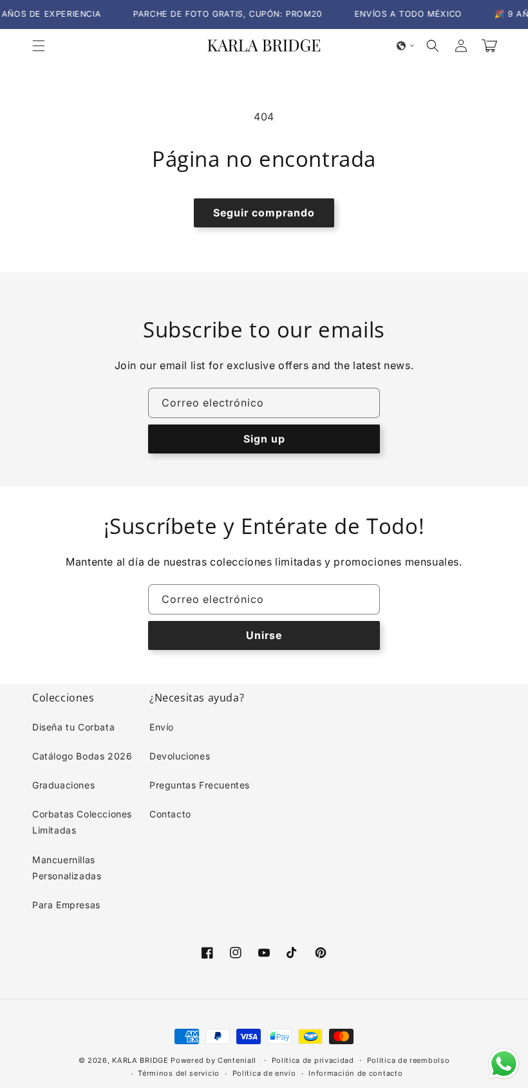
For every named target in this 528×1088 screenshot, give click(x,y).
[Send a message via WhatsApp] (504, 1064)
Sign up (264, 438)
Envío (161, 726)
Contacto (170, 813)
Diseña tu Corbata (73, 726)
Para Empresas (66, 904)
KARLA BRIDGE (140, 1060)
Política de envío (264, 1073)
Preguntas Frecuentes (199, 784)
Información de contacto (355, 1073)
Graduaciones (63, 784)
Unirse (264, 635)
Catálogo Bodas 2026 (82, 755)
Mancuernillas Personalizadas (66, 867)
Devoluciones (179, 755)
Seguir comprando (264, 212)
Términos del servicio (179, 1073)
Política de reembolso (408, 1060)
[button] (38, 46)
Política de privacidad (313, 1060)
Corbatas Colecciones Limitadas (82, 821)
